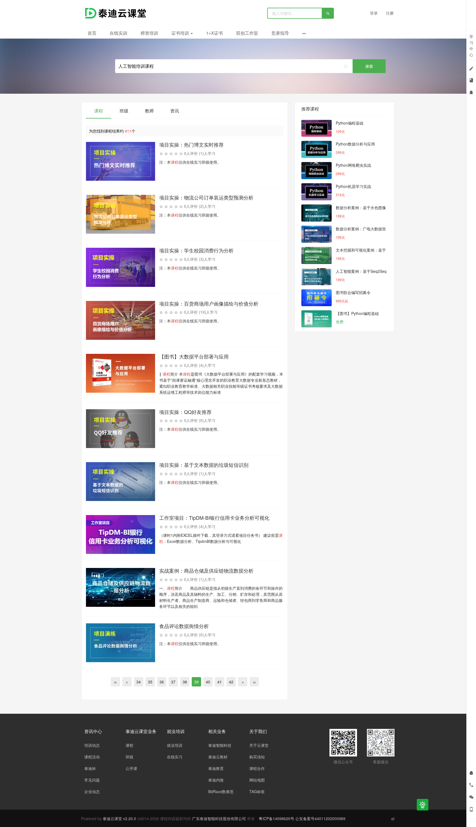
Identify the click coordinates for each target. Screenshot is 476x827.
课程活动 (92, 756)
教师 (149, 110)
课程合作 (257, 768)
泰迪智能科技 (219, 745)
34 (138, 682)
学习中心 (471, 45)
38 (185, 682)
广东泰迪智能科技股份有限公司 (219, 818)
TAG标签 (257, 791)
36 (161, 682)
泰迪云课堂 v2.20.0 (119, 818)
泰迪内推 (216, 780)
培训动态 (92, 745)
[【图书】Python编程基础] (316, 318)
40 (208, 682)
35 (150, 682)
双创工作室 (247, 33)
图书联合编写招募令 (353, 292)
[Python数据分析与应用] (316, 149)
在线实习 (174, 756)
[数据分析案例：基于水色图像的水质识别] (316, 213)
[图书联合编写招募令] (316, 297)
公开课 (131, 768)
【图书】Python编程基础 (357, 313)
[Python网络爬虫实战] (316, 170)
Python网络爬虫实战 (353, 165)
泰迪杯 (90, 768)
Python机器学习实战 (353, 186)
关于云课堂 (259, 745)
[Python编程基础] (316, 128)
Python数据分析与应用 (355, 144)
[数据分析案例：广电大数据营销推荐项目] (316, 234)
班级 (124, 110)
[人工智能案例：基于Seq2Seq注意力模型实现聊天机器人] (316, 276)
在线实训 (118, 33)
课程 (98, 110)
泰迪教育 (216, 768)
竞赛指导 (280, 33)
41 (219, 682)
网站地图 (257, 780)
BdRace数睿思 (221, 791)
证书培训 (180, 33)
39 (196, 682)
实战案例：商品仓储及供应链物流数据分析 (206, 570)
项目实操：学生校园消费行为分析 (196, 250)
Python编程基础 (349, 123)
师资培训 (149, 33)
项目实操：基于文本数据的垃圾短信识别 (203, 464)
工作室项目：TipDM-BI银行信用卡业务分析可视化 (214, 517)
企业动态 (92, 791)
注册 (390, 13)
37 (173, 682)
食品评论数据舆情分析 (184, 625)
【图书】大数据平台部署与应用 (194, 356)
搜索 (369, 66)
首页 (92, 33)
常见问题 (92, 780)
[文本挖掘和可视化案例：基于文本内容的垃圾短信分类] (316, 255)
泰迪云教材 (218, 756)
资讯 (174, 110)
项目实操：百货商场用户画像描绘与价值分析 (208, 303)
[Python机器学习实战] (316, 191)
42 (231, 682)
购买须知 (257, 756)
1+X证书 (214, 33)
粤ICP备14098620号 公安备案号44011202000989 (302, 818)
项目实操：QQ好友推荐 (185, 411)
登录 (374, 13)
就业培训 (174, 745)
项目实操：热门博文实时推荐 (191, 144)
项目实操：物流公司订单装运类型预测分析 (206, 197)
